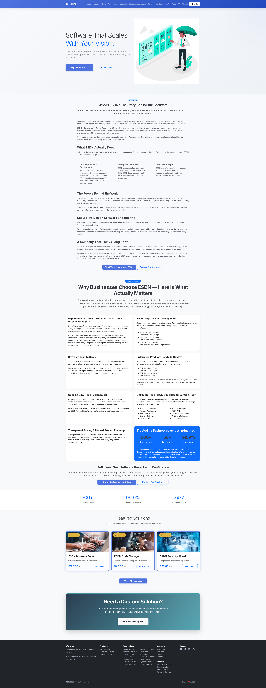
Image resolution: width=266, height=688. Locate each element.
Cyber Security (146, 662)
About (103, 4)
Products (95, 4)
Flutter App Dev (129, 649)
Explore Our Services (150, 267)
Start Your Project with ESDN (119, 267)
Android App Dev (130, 652)
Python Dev (127, 657)
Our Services (106, 67)
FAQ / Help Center (164, 664)
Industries (123, 4)
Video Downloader (147, 657)
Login (185, 4)
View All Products (133, 581)
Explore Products (79, 67)
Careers (160, 654)
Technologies (113, 4)
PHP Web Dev (128, 654)
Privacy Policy (162, 669)
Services (160, 652)
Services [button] (159, 4)
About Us (161, 649)
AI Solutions (145, 659)
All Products (105, 649)
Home (88, 4)
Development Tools (107, 654)
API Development (147, 649)
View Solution (98, 566)
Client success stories (137, 4)
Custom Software (130, 662)
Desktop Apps (128, 659)
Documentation (163, 667)
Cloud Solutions (146, 664)
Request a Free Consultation (117, 482)
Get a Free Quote (134, 621)
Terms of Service (164, 672)
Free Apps (172, 4)
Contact (151, 4)
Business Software (107, 652)
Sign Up (195, 4)
